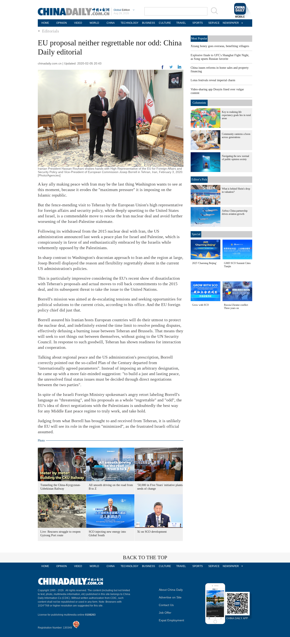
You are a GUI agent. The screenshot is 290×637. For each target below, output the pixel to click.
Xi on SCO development (152, 531)
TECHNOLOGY (129, 22)
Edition (122, 9)
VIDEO (78, 22)
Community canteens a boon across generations (236, 136)
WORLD (94, 22)
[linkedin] (171, 68)
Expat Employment (171, 620)
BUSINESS (148, 22)
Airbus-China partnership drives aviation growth (235, 212)
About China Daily (171, 589)
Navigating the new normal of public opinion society (235, 158)
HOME (45, 22)
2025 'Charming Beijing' (204, 263)
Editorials (50, 31)
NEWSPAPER (230, 22)
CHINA (111, 22)
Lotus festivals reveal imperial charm (213, 80)
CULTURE (165, 22)
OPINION (61, 22)
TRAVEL (181, 22)
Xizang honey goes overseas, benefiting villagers (220, 46)
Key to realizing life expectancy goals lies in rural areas (236, 115)
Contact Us (166, 605)
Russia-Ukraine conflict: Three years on (236, 306)
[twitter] (179, 67)
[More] (163, 68)
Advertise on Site (170, 597)
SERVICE (214, 22)
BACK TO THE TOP (145, 557)
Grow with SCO (200, 304)
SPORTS (197, 22)
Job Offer (165, 612)
